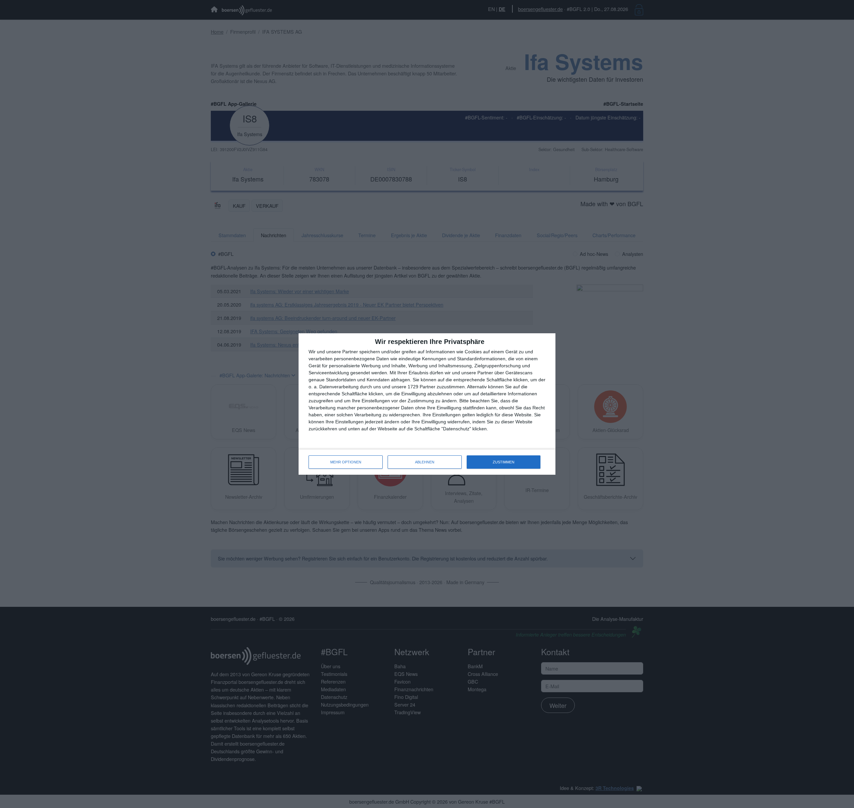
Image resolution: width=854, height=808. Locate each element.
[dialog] (427, 404)
